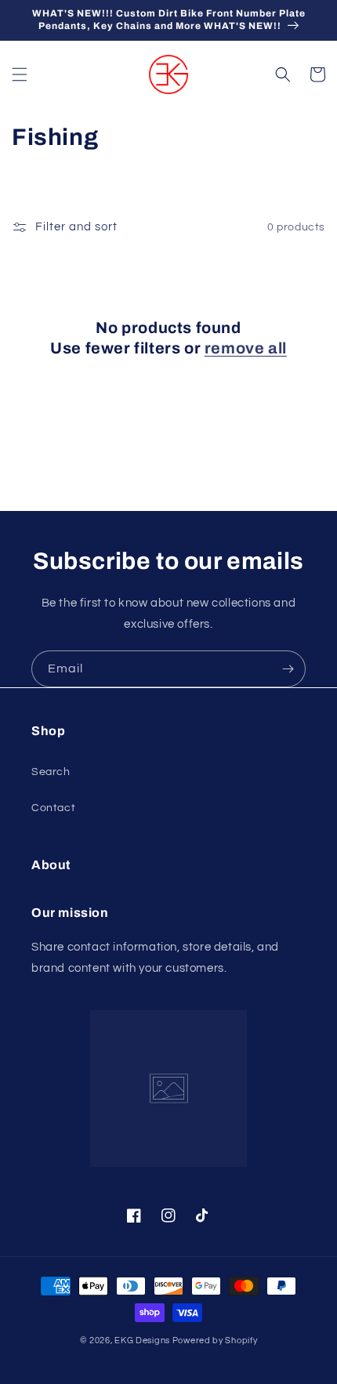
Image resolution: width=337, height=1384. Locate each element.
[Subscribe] (287, 668)
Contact (53, 808)
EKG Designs (142, 1340)
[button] (19, 74)
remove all (246, 348)
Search (51, 771)
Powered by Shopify (215, 1340)
